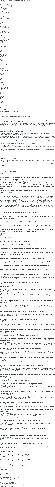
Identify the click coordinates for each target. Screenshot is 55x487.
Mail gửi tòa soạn (18, 0)
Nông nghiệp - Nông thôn (5, 16)
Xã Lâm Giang (10, 199)
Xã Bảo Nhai (43, 205)
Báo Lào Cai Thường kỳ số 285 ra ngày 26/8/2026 (15, 460)
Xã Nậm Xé (49, 206)
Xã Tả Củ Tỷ (3, 206)
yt (1, 3)
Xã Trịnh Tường (32, 202)
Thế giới (1, 42)
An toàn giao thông (4, 40)
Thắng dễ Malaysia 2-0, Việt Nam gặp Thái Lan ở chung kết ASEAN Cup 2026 (24, 181)
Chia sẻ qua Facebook (4, 116)
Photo (1, 100)
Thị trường (2, 21)
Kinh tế (1, 14)
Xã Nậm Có (16, 208)
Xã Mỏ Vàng (36, 199)
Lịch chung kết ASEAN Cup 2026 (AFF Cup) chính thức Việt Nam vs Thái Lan (23, 190)
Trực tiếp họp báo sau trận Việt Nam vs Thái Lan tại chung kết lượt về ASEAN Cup (25, 226)
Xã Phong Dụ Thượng (34, 208)
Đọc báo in (2, 47)
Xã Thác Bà (33, 200)
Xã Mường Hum (11, 202)
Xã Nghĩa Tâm (46, 197)
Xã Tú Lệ (42, 196)
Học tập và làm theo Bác (5, 11)
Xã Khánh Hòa (5, 200)
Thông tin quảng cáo (4, 105)
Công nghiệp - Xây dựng (5, 18)
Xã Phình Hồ (5, 197)
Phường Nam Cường (25, 209)
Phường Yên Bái (18, 209)
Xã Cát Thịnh (27, 208)
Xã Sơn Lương (20, 197)
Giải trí (1, 34)
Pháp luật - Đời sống (4, 39)
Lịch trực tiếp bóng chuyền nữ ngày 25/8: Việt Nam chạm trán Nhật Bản (23, 436)
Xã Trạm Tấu (47, 196)
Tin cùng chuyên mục (5, 271)
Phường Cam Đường (41, 209)
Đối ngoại (2, 13)
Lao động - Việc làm (4, 26)
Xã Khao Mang (24, 196)
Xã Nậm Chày (38, 202)
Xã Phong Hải (35, 201)
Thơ (1, 78)
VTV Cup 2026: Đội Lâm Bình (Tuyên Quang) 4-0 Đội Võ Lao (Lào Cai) (22, 365)
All (0, 53)
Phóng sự (2, 44)
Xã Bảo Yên (40, 204)
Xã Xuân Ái (31, 199)
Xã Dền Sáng (17, 202)
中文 (4, 1)
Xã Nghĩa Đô (45, 204)
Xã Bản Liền (48, 205)
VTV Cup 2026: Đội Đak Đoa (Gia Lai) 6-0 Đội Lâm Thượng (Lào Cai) (21, 402)
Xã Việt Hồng (12, 201)
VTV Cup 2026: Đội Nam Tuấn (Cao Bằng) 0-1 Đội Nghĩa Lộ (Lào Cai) (21, 384)
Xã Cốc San (23, 201)
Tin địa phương (4, 195)
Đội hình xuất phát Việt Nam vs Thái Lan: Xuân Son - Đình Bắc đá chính (22, 258)
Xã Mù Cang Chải (30, 196)
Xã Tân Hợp (22, 199)
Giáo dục (2, 23)
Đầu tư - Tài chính (4, 20)
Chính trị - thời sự (3, 8)
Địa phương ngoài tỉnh (5, 196)
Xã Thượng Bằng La (33, 197)
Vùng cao (2, 49)
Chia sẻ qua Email (26, 116)
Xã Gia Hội (15, 197)
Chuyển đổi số (3, 45)
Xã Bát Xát (48, 202)
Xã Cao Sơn (33, 206)
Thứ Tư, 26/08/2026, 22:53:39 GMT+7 (7, 0)
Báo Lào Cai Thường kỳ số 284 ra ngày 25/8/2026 (15, 465)
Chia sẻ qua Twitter (14, 116)
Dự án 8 (1, 107)
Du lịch (1, 35)
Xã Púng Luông (37, 196)
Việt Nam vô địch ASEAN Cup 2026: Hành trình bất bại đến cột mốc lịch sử (23, 222)
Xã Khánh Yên (5, 204)
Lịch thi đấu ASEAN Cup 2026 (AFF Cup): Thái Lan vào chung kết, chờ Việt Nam (24, 183)
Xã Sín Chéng (44, 206)
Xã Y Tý (21, 202)
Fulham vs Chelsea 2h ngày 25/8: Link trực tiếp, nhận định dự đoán (21, 443)
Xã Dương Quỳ (16, 204)
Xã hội (1, 22)
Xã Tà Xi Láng (21, 208)
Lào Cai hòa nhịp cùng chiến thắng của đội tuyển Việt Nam (19, 212)
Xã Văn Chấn (26, 197)
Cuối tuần (2, 51)
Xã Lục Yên (48, 199)
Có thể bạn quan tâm (5, 237)
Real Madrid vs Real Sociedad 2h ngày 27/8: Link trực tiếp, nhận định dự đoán (24, 275)
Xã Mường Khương (22, 206)
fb (0, 3)
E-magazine (2, 101)
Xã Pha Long (15, 206)
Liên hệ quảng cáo (26, 0)
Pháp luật (2, 36)
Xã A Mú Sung (26, 202)
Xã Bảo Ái (43, 200)
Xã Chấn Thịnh (40, 197)
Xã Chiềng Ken (22, 204)
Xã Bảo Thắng (48, 201)
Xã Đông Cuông (16, 199)
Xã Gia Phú (5, 202)
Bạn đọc (2, 28)
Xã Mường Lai (16, 200)
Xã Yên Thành (28, 200)
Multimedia (2, 97)
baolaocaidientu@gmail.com (9, 478)
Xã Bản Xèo (43, 202)
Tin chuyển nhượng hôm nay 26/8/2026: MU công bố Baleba (19, 282)
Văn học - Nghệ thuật (4, 31)
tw (3, 472)
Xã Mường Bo (19, 205)
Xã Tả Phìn (33, 205)
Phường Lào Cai (49, 209)
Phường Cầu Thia (3, 209)
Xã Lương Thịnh (6, 201)
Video (1, 98)
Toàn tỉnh (18, 196)
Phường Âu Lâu (33, 209)
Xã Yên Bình (38, 200)
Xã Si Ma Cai (38, 206)
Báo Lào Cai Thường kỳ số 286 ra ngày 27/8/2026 (15, 455)
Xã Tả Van (29, 205)
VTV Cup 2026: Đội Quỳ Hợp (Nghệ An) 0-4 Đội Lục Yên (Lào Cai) (20, 348)
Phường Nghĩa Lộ (42, 208)
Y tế (1, 25)
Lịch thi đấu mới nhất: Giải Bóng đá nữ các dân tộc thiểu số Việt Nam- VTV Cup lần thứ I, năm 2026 (27, 187)
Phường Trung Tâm (50, 208)
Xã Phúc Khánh (9, 205)
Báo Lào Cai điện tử (4, 4)
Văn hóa (2, 30)
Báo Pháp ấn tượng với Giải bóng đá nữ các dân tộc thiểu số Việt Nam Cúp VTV (25, 311)
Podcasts (2, 102)
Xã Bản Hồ (24, 205)
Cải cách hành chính (4, 27)
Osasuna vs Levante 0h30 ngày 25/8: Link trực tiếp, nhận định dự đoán (22, 428)
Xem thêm (2, 448)
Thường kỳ (2, 50)
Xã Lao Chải (11, 208)
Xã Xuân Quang (41, 201)
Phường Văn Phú (11, 209)
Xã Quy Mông (18, 201)
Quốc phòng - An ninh (4, 12)
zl (2, 3)
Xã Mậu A (27, 199)
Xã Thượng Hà (51, 204)
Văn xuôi (2, 77)
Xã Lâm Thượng (42, 199)
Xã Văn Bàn (10, 204)
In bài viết (20, 116)
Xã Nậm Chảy (35, 204)
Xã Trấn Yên (48, 200)
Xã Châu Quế (4, 199)
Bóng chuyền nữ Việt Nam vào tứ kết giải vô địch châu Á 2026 (19, 319)
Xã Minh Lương (28, 204)
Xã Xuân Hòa (3, 205)
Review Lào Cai (3, 46)
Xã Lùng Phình (9, 206)
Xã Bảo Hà (14, 205)
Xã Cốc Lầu (38, 205)
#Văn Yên (2, 166)
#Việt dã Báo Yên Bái (8, 166)
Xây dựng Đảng (3, 9)
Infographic (2, 103)
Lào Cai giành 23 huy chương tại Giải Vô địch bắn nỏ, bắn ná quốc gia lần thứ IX (25, 262)
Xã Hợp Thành (29, 201)
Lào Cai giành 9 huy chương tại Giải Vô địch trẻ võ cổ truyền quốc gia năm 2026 (25, 266)
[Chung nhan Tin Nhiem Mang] (6, 486)
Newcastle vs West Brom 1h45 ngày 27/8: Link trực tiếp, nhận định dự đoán (24, 269)
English (1, 1)
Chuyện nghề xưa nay (4, 32)
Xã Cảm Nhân (22, 200)
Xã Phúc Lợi (10, 200)
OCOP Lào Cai (3, 17)
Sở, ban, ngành (13, 196)
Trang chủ (2, 7)
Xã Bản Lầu (28, 206)
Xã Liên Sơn (10, 197)
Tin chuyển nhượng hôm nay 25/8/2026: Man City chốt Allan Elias (21, 420)
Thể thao (2, 41)
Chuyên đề (2, 106)
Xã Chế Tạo (6, 208)
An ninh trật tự (3, 37)
